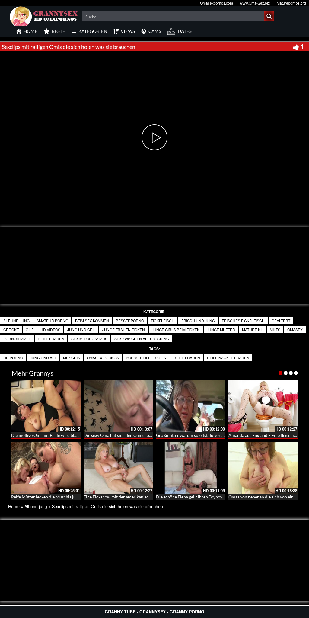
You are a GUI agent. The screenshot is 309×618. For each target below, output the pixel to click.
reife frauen (187, 357)
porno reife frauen (146, 357)
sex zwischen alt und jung (141, 338)
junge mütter (221, 329)
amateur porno (52, 320)
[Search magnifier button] (269, 16)
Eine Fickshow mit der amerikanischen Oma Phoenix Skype (138, 496)
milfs (275, 329)
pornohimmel (17, 338)
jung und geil (81, 329)
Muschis (71, 357)
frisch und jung (198, 320)
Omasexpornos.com (216, 3)
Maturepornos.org (291, 3)
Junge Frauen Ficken (123, 329)
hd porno (13, 357)
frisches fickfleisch (243, 320)
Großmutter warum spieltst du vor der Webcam (200, 435)
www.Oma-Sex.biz (255, 3)
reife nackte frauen (228, 357)
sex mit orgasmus (89, 338)
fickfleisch (162, 320)
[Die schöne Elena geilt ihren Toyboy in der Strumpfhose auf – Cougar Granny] (190, 468)
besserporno (130, 320)
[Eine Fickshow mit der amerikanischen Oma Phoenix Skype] (118, 468)
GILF (29, 329)
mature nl (252, 329)
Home (14, 506)
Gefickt (11, 329)
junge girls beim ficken (176, 329)
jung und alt (43, 357)
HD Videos (50, 329)
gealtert (281, 320)
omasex (295, 329)
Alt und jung (16, 320)
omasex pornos (103, 357)
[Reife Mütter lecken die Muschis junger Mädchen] (46, 468)
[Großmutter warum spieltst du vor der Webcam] (190, 406)
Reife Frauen (51, 338)
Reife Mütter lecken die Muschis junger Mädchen (57, 496)
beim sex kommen (92, 320)
